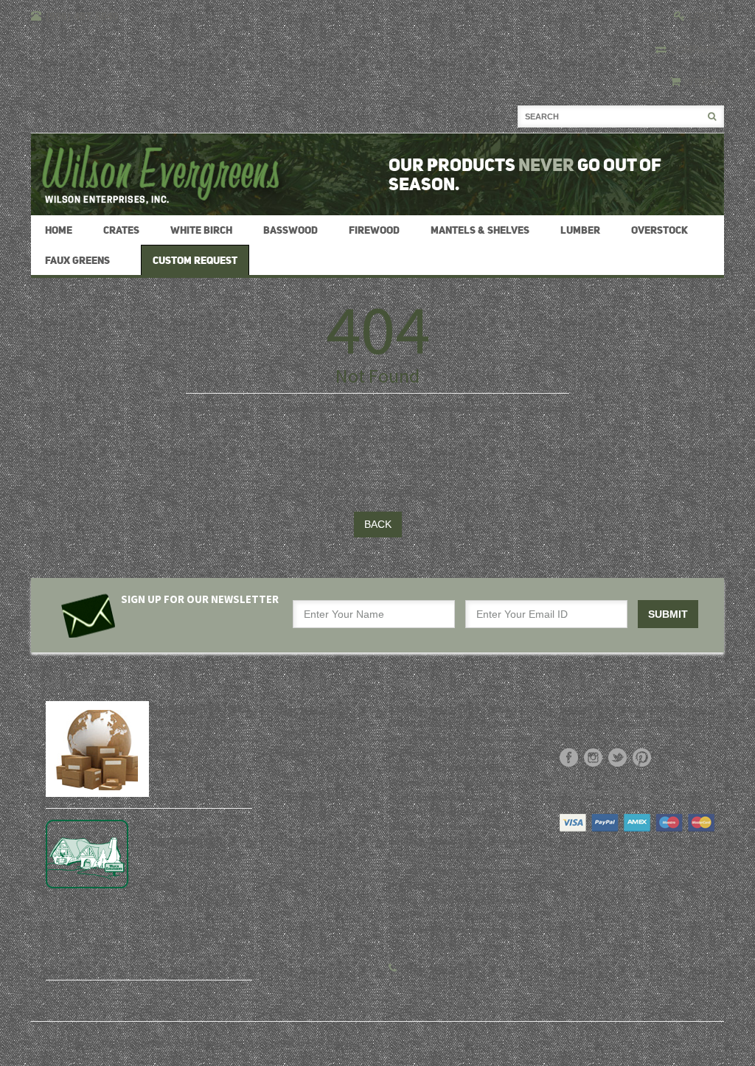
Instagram (593, 757)
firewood (374, 230)
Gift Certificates (310, 711)
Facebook (569, 757)
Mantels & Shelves (480, 230)
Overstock (659, 230)
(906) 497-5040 (436, 968)
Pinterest (642, 757)
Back (378, 524)
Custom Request (313, 732)
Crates (121, 230)
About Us (295, 773)
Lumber (580, 230)
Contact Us (300, 815)
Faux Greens (77, 260)
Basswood (290, 230)
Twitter (617, 757)
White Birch (201, 230)
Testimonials (303, 753)
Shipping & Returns (319, 794)
